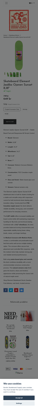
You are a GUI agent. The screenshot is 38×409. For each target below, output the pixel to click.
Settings (19, 403)
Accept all (19, 398)
